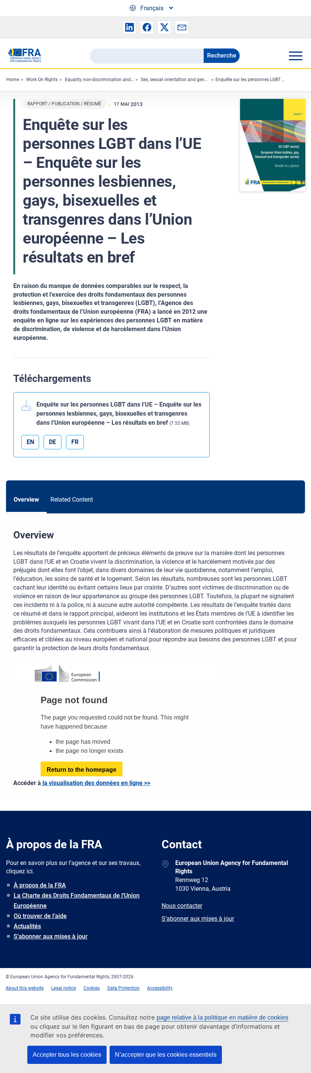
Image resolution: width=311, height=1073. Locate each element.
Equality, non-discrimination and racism (105, 79)
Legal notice (63, 988)
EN (30, 442)
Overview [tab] (26, 499)
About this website (25, 988)
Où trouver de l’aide (40, 916)
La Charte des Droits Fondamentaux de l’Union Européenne (77, 900)
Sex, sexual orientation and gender (176, 79)
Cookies (91, 988)
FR (75, 442)
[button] (129, 27)
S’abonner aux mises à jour (51, 936)
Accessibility (160, 988)
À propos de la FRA (40, 885)
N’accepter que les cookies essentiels (166, 1054)
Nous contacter (182, 905)
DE (52, 442)
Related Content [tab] (71, 499)
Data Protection (123, 988)
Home (12, 79)
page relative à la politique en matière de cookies (222, 1017)
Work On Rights (42, 79)
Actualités (27, 926)
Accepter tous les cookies (67, 1054)
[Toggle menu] (295, 56)
